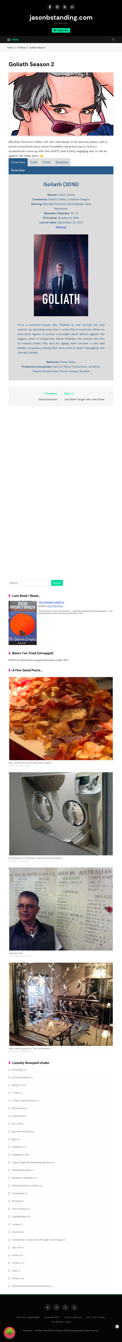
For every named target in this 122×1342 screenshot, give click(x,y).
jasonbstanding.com (61, 17)
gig (14, 1139)
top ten (16, 1247)
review (16, 1232)
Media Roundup (21, 1170)
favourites (18, 1108)
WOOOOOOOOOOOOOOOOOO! (30, 1286)
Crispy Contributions (24, 1100)
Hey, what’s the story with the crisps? (30, 762)
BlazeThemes (92, 1330)
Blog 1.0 (16, 1085)
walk (14, 1270)
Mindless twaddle (22, 1178)
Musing (16, 1201)
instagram (18, 1154)
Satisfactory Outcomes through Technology (37, 1239)
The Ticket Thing (95, 1317)
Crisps (16, 1092)
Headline (17, 1147)
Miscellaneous (72, 1317)
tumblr (16, 1263)
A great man (16, 953)
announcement (21, 1077)
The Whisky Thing (61, 1322)
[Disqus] (61, 450)
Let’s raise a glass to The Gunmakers (30, 1048)
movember (18, 1193)
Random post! (52, 1317)
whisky (16, 1278)
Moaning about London (25, 1185)
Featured (17, 1116)
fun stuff (17, 1123)
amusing (17, 1069)
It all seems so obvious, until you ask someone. (35, 858)
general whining (21, 1131)
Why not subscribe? (28, 1317)
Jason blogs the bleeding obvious (31, 1162)
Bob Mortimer (55, 606)
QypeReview (19, 1216)
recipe (16, 1224)
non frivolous (19, 1208)
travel (15, 1255)
